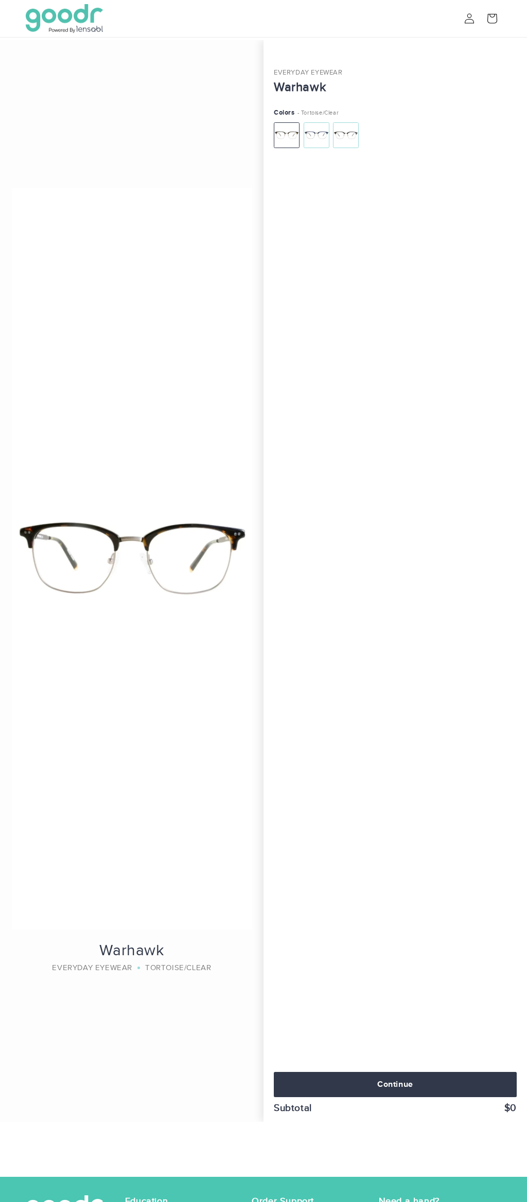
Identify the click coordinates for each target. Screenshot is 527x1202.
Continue (395, 1084)
